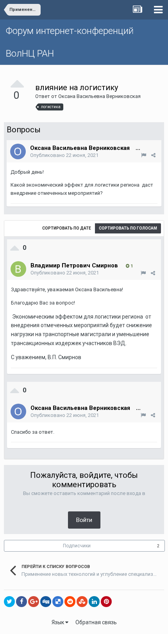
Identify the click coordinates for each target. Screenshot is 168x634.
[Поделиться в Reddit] (69, 601)
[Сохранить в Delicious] (57, 601)
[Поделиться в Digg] (45, 601)
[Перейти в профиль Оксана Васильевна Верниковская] (18, 151)
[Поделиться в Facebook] (21, 601)
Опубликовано (64, 155)
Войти (84, 520)
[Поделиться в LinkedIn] (94, 601)
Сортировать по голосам (128, 228)
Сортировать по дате (66, 228)
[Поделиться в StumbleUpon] (82, 601)
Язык (58, 622)
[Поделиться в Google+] (33, 601)
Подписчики (77, 546)
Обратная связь (96, 622)
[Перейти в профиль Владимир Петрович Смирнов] (18, 269)
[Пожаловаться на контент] (143, 155)
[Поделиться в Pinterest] (106, 601)
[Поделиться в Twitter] (9, 601)
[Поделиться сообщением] (153, 155)
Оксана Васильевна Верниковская (99, 96)
